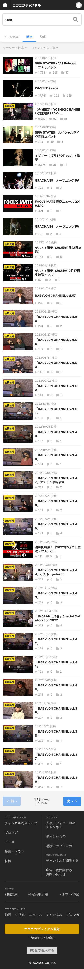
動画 (29, 37)
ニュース (35, 915)
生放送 (20, 915)
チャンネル (11, 37)
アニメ (9, 842)
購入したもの (56, 836)
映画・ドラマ (14, 851)
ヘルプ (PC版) (69, 894)
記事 (43, 37)
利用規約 (11, 894)
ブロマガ (11, 832)
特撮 (8, 861)
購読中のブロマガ (59, 846)
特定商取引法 (38, 894)
